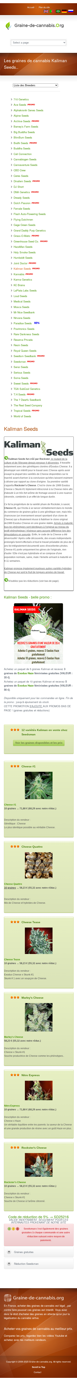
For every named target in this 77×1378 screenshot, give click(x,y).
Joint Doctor (20, 263)
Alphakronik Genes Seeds (28, 110)
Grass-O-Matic (22, 236)
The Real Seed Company (28, 405)
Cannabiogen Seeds (25, 159)
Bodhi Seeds (21, 143)
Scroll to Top (38, 1366)
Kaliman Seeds (22, 268)
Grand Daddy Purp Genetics (30, 230)
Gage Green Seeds (25, 225)
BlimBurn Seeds (23, 137)
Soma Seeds (21, 378)
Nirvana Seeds (22, 318)
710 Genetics (21, 99)
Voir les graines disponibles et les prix (38, 742)
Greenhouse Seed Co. (26, 241)
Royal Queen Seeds (25, 350)
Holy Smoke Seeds (25, 252)
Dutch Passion (22, 203)
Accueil (30, 7)
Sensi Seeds (21, 367)
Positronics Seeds (24, 329)
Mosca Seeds (21, 307)
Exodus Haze (26, 673)
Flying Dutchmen (23, 219)
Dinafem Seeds (22, 181)
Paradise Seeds (23, 323)
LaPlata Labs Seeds (25, 290)
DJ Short (19, 187)
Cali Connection (23, 154)
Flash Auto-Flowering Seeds (30, 214)
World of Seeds (22, 416)
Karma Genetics (23, 279)
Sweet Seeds (21, 383)
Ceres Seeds (21, 176)
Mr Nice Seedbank (24, 312)
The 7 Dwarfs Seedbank (27, 400)
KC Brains (19, 285)
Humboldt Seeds (23, 258)
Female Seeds (22, 208)
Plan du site (44, 7)
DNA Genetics (22, 192)
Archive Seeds (22, 121)
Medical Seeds (22, 301)
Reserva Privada (23, 340)
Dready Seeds (22, 197)
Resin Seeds (21, 345)
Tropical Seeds (22, 411)
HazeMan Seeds (23, 247)
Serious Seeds (22, 372)
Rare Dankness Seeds (26, 334)
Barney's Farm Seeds (26, 126)
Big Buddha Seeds (24, 132)
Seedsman (20, 361)
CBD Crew (19, 170)
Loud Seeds (20, 296)
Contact (37, 1372)
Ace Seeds (20, 105)
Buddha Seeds (22, 148)
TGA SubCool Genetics (27, 389)
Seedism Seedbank (25, 356)
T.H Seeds (20, 394)
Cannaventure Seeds (26, 165)
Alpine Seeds (21, 115)
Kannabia (19, 274)
